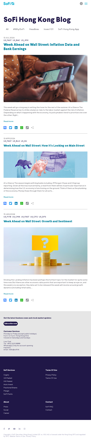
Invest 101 (48, 29)
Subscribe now (10, 324)
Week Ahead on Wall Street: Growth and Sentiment (38, 221)
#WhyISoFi (18, 29)
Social (6, 410)
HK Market (8, 381)
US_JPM (24, 40)
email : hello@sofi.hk (11, 349)
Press (6, 407)
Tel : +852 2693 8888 (12, 343)
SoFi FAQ (49, 407)
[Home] (9, 3)
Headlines (34, 29)
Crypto (6, 375)
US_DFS (42, 217)
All (7, 29)
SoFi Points (8, 394)
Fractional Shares (10, 388)
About (6, 402)
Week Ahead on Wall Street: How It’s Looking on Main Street (44, 145)
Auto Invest (8, 384)
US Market (8, 378)
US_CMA (16, 217)
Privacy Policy (51, 375)
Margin (6, 391)
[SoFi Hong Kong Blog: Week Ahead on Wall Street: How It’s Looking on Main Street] (45, 163)
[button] (85, 3)
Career (6, 413)
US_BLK (16, 141)
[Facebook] (4, 429)
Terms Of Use (51, 370)
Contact (49, 402)
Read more (8, 121)
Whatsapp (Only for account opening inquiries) (18, 346)
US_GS (24, 141)
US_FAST (8, 40)
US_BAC (16, 40)
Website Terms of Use (17, 436)
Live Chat (7, 341)
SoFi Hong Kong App (68, 29)
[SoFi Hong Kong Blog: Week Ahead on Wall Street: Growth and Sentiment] (45, 249)
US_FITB (7, 217)
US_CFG (34, 217)
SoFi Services (9, 370)
